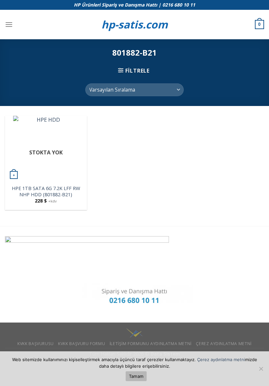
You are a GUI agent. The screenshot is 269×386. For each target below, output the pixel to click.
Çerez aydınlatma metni (221, 359)
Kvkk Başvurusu (35, 343)
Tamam (136, 376)
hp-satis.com (134, 24)
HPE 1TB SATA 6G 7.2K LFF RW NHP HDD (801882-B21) (46, 191)
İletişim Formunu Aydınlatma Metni (151, 343)
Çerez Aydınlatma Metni (223, 343)
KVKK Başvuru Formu (81, 343)
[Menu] (9, 24)
